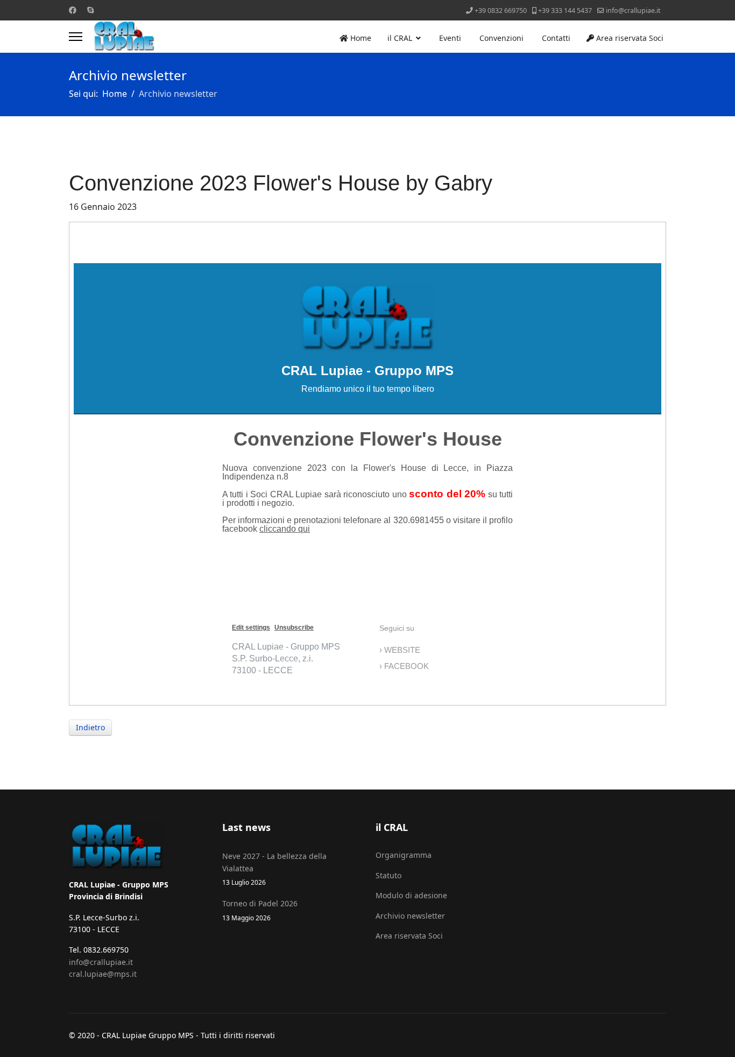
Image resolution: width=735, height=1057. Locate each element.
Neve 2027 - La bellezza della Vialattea (274, 868)
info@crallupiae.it (633, 10)
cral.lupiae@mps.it (103, 974)
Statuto (388, 875)
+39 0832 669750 (501, 10)
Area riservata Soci (628, 38)
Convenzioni (500, 38)
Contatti (555, 38)
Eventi (449, 38)
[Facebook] (72, 10)
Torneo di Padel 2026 (260, 909)
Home (359, 38)
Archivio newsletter (410, 916)
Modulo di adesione (411, 895)
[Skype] (90, 10)
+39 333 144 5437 (565, 10)
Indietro (90, 727)
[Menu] (75, 36)
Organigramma (404, 855)
